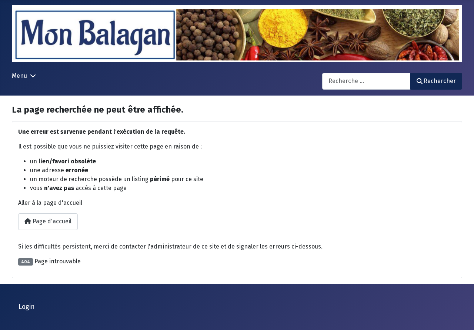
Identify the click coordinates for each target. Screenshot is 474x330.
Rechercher (440, 80)
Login (27, 307)
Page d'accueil (51, 221)
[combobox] (366, 81)
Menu (19, 75)
